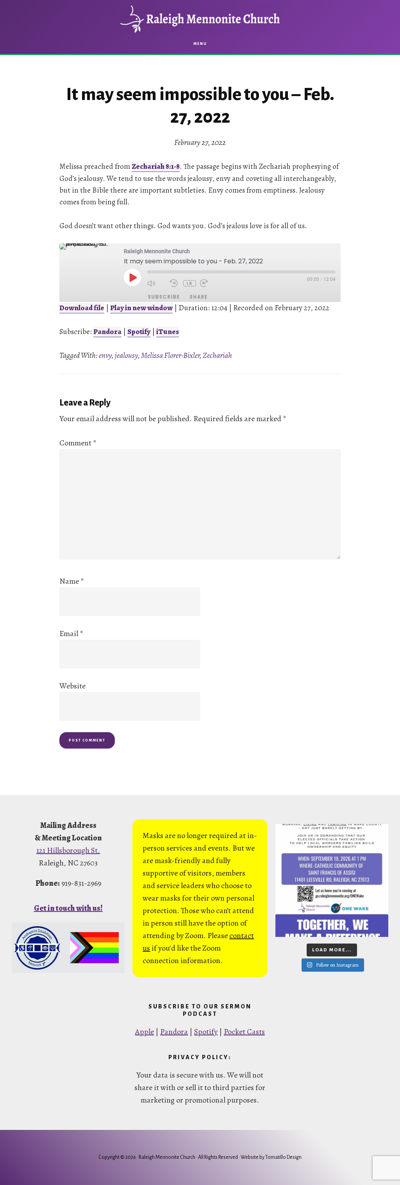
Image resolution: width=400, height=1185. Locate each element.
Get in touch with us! (68, 908)
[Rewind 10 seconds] (174, 283)
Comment (77, 443)
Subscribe (164, 296)
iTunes (167, 332)
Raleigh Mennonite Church (200, 19)
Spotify (138, 332)
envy (105, 355)
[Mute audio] (156, 283)
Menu (200, 44)
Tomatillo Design (283, 1157)
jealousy (126, 355)
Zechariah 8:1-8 (156, 166)
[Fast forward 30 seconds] (209, 283)
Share (199, 296)
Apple (144, 1031)
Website (72, 686)
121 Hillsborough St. (68, 850)
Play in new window (141, 308)
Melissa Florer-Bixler (170, 355)
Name (71, 581)
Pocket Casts (244, 1031)
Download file (81, 308)
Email (71, 633)
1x (189, 283)
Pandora (107, 332)
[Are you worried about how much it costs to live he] (331, 880)
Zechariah (217, 355)
